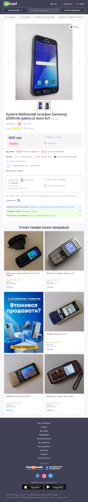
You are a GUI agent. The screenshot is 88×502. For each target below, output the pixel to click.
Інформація (44, 435)
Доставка (44, 431)
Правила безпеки (44, 439)
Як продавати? (44, 446)
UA (52, 4)
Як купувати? (44, 442)
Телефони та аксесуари (45, 17)
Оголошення (25, 17)
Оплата (44, 427)
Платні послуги (44, 458)
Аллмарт (12, 17)
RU (55, 4)
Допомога (44, 450)
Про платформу (44, 423)
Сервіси (44, 454)
